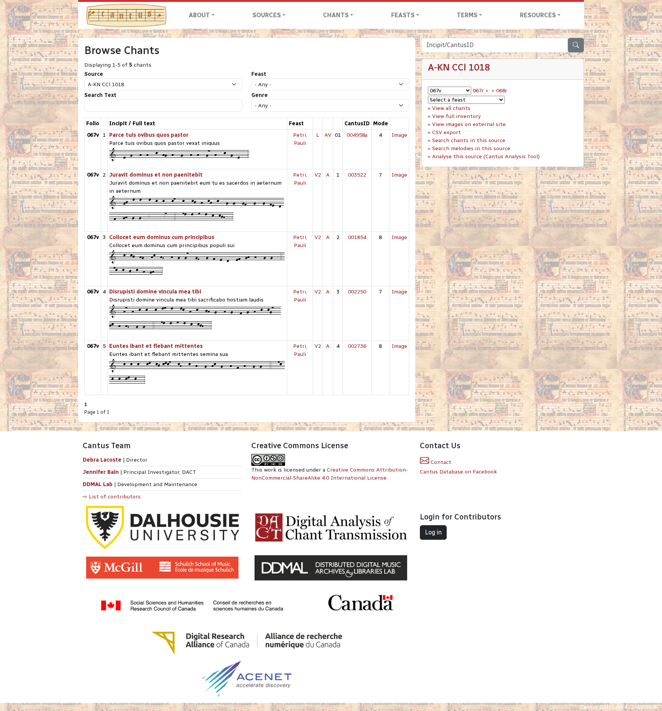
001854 (357, 237)
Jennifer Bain (101, 472)
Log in (433, 532)
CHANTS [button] (336, 15)
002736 (357, 346)
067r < (480, 90)
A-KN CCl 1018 (459, 67)
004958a (357, 135)
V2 (318, 175)
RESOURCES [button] (538, 15)
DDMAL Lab (98, 484)
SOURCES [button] (266, 15)
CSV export (446, 132)
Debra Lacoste (102, 460)
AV (327, 135)
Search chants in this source (468, 140)
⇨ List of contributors (112, 496)
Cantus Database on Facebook (458, 472)
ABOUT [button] (199, 15)
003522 (357, 175)
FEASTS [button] (403, 15)
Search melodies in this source (471, 148)
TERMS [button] (467, 15)
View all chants (451, 108)
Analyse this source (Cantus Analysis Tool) (486, 156)
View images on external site (469, 124)
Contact (440, 462)
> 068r (499, 90)
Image (399, 135)
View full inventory (456, 116)
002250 (357, 291)
